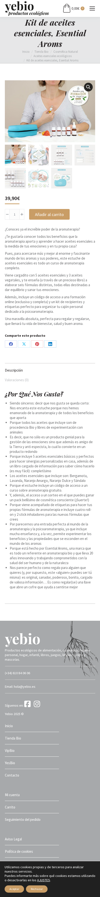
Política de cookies (19, 851)
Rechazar (37, 889)
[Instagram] (37, 705)
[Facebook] (28, 705)
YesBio (10, 763)
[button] (88, 87)
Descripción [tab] (14, 370)
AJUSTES (43, 880)
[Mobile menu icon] (92, 8)
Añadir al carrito (49, 214)
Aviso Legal (13, 839)
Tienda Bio (13, 738)
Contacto (12, 775)
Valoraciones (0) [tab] (17, 380)
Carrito (10, 807)
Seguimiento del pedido (23, 819)
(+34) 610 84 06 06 (17, 673)
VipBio (10, 750)
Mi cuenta (12, 794)
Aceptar (14, 889)
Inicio (9, 726)
